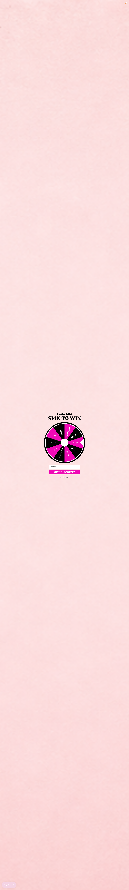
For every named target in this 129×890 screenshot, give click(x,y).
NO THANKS (64, 477)
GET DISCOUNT (64, 472)
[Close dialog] (126, 2)
